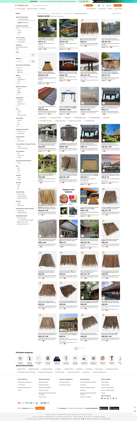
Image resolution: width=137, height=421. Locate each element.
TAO (80, 414)
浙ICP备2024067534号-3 (105, 418)
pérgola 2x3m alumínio (34, 369)
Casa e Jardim (46, 13)
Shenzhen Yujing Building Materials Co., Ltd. (47, 82)
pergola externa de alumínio (74, 372)
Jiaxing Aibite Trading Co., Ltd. (108, 79)
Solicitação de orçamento (65, 384)
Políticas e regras (42, 396)
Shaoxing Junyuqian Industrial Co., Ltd (46, 181)
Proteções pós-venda (43, 390)
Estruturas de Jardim (68, 13)
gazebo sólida (80, 369)
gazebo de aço (87, 372)
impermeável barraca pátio (80, 117)
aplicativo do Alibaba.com (92, 408)
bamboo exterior (99, 369)
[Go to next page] (84, 348)
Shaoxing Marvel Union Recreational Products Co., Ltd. (47, 47)
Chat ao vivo (83, 384)
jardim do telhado (21, 369)
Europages (89, 414)
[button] (84, 5)
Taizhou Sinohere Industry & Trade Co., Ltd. (68, 112)
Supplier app (63, 408)
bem (33, 54)
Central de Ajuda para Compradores (88, 382)
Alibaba (39, 13)
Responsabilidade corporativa (24, 387)
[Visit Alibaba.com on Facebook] (102, 398)
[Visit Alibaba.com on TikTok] (116, 398)
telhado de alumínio (60, 372)
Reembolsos (83, 390)
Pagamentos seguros (43, 382)
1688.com (54, 414)
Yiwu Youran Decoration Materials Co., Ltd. (68, 181)
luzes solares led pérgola (95, 117)
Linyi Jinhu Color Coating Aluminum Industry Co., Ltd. (47, 112)
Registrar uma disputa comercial (87, 387)
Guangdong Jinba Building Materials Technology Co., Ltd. (110, 112)
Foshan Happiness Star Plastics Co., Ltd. (110, 181)
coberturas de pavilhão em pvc (100, 372)
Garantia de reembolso (44, 384)
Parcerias (103, 392)
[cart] (103, 5)
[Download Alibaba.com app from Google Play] (114, 408)
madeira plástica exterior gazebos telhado (26, 372)
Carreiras (20, 390)
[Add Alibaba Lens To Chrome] (40, 408)
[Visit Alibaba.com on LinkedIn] (105, 398)
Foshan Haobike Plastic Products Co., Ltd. (89, 214)
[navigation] (26, 181)
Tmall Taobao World (61, 414)
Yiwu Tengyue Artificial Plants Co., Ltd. (88, 183)
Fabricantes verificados (65, 382)
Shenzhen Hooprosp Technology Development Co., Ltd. (89, 80)
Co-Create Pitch (21, 384)
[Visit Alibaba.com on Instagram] (110, 398)
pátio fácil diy (89, 369)
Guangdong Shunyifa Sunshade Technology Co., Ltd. (47, 149)
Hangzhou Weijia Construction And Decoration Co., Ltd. (68, 79)
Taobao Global (74, 414)
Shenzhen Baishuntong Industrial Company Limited (47, 213)
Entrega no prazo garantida (45, 387)
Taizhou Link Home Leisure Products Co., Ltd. (68, 149)
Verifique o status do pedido (107, 387)
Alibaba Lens (26, 408)
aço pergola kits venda (89, 120)
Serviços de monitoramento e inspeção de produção (47, 393)
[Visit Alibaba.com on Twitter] (108, 398)
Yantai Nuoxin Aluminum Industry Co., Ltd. (68, 47)
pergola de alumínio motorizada (45, 372)
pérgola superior (43, 117)
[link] (135, 407)
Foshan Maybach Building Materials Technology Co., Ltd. (89, 149)
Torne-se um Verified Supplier (107, 390)
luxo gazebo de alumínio (47, 369)
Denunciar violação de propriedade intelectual (88, 393)
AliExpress (48, 414)
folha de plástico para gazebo (46, 120)
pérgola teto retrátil (69, 369)
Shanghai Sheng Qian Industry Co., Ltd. (88, 44)
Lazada (68, 414)
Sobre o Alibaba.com (23, 379)
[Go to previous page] (73, 348)
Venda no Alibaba (105, 382)
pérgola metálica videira (61, 120)
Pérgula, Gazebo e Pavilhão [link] (80, 13)
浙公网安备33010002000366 (91, 418)
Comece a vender (105, 384)
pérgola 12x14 (106, 117)
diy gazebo (58, 369)
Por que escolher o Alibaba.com (25, 382)
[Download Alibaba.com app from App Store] (104, 408)
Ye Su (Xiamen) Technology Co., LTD (88, 112)
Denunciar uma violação (85, 396)
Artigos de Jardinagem (56, 13)
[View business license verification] (81, 419)
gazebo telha (67, 117)
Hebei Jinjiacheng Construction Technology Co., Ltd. (110, 149)
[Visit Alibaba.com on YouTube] (113, 398)
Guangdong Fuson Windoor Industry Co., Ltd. (110, 46)
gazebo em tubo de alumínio (75, 120)
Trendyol (84, 414)
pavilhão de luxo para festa (112, 369)
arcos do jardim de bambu (56, 117)
